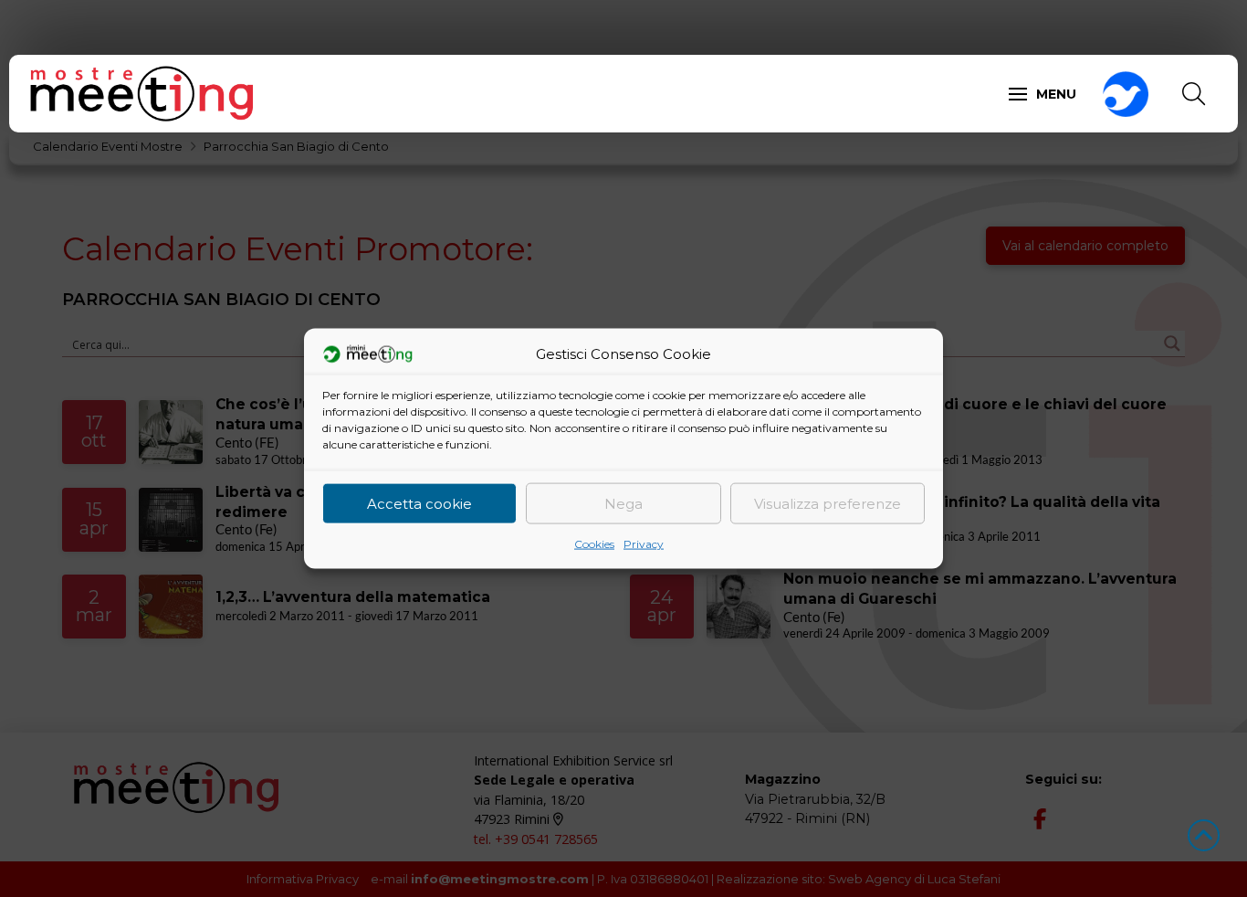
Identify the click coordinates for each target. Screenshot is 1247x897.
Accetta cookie (419, 503)
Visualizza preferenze (827, 503)
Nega (623, 503)
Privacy (644, 544)
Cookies (594, 544)
